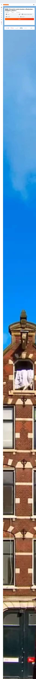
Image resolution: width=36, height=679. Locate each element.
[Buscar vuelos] (1, 7)
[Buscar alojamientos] (1, 9)
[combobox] (18, 12)
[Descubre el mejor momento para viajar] (1, 17)
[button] (1, 5)
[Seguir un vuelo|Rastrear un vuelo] (1, 15)
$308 (6, 9)
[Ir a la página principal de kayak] (6, 4)
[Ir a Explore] (1, 13)
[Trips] (1, 19)
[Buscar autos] (1, 11)
